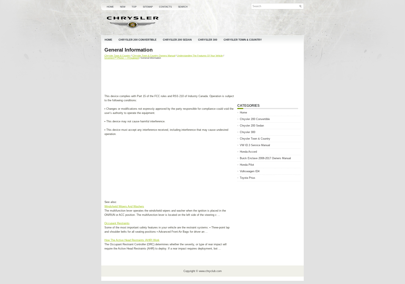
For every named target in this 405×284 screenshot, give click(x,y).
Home (110, 6)
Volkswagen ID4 (249, 171)
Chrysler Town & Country (243, 39)
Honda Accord (248, 151)
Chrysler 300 (207, 39)
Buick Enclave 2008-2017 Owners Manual (265, 158)
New (122, 6)
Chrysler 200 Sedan (177, 39)
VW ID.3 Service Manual (255, 145)
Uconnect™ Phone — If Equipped (121, 58)
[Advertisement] (169, 77)
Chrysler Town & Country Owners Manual (153, 55)
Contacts (165, 6)
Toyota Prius (247, 177)
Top (134, 6)
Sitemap (148, 6)
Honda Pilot (247, 164)
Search (183, 6)
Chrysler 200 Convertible (138, 39)
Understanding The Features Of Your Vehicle (200, 55)
